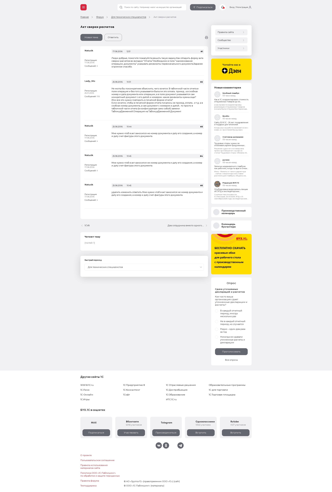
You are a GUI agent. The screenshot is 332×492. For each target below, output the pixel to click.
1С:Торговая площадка (222, 394)
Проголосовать (231, 351)
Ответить (113, 37)
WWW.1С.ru (87, 385)
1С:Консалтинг (131, 390)
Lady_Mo (90, 81)
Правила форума (89, 481)
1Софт (126, 394)
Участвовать (131, 432)
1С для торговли (218, 390)
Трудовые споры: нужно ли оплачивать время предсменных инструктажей (229, 145)
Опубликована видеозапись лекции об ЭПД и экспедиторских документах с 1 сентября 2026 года (231, 191)
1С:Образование (175, 394)
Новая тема (91, 37)
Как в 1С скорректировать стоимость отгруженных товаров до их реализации (231, 101)
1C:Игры (85, 399)
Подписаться (204, 7)
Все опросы (231, 360)
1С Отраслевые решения (181, 385)
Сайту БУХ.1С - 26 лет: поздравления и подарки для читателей (231, 123)
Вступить (200, 432)
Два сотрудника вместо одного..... (186, 225)
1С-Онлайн (86, 394)
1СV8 (87, 225)
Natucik (89, 50)
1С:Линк (84, 390)
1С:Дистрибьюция (176, 390)
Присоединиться (166, 432)
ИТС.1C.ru (171, 399)
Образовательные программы (227, 385)
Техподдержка (88, 485)
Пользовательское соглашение (97, 460)
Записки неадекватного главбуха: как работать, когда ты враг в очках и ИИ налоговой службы (230, 168)
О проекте (86, 455)
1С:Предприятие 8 (134, 385)
